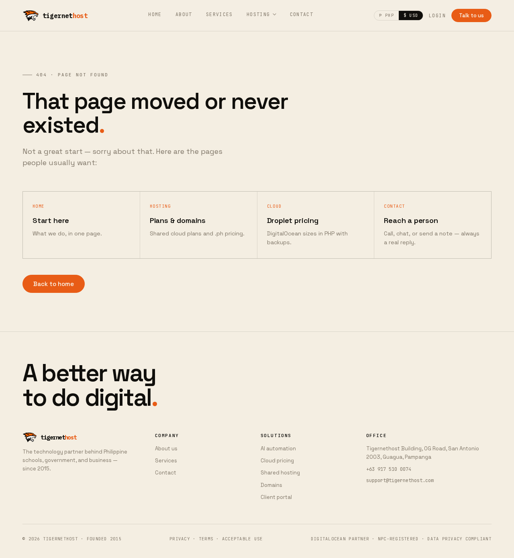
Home (155, 14)
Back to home (53, 284)
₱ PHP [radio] (386, 15)
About (183, 14)
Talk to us (471, 15)
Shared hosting (280, 472)
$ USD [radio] (411, 15)
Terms (206, 539)
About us (166, 448)
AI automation (278, 448)
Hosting (258, 14)
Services (219, 14)
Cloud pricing (277, 460)
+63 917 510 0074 (388, 469)
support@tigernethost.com (400, 480)
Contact (302, 14)
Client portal (276, 497)
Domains (271, 485)
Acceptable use (242, 539)
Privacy (179, 539)
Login (437, 15)
